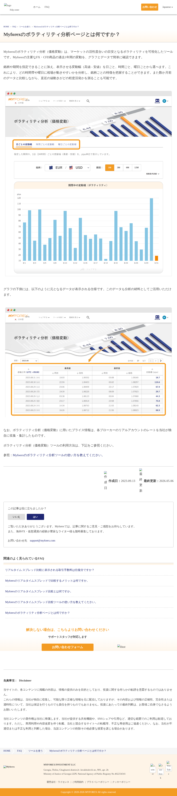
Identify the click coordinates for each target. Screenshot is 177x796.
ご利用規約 (77, 782)
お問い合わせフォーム (67, 647)
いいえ (16, 517)
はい (35, 517)
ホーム (36, 7)
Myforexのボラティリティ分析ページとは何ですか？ (37, 612)
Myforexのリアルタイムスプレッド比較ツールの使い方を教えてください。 (51, 602)
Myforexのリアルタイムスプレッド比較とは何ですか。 (39, 591)
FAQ (47, 7)
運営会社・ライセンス (58, 782)
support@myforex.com (42, 540)
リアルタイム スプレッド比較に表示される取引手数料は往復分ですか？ (49, 569)
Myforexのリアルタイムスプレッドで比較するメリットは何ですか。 (47, 580)
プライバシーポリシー (98, 782)
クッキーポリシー (121, 782)
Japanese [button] (166, 7)
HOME (7, 751)
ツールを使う (35, 751)
